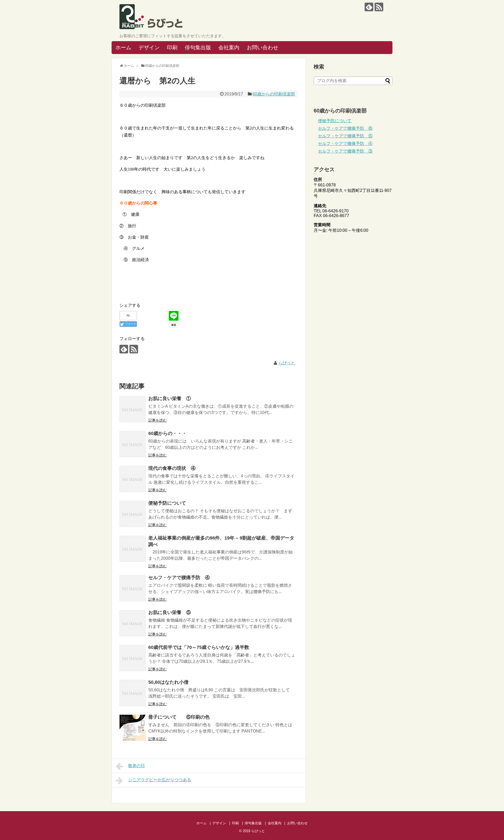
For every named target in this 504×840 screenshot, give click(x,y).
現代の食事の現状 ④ (172, 468)
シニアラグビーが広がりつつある (159, 780)
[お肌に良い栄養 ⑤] (132, 623)
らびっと (286, 363)
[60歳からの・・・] (132, 444)
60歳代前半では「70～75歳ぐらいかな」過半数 (198, 647)
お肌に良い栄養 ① (169, 398)
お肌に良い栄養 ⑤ (169, 612)
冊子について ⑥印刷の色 (179, 717)
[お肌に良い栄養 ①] (132, 409)
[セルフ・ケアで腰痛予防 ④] (132, 588)
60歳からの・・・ (167, 433)
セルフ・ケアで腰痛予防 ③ (345, 151)
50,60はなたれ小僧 (168, 682)
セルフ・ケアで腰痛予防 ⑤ (345, 136)
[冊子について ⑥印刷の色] (132, 728)
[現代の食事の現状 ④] (132, 479)
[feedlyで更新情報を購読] (369, 7)
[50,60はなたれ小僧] (132, 693)
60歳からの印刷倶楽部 (274, 94)
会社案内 (228, 47)
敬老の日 (136, 765)
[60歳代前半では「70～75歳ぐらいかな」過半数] (132, 658)
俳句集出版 (198, 47)
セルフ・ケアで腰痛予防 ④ (179, 577)
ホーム (123, 47)
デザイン (149, 47)
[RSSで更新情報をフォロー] (379, 7)
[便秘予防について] (132, 514)
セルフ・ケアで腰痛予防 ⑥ (345, 128)
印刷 (172, 47)
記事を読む (157, 420)
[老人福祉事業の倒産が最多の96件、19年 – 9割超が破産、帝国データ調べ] (132, 549)
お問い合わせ (262, 47)
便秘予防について (167, 503)
